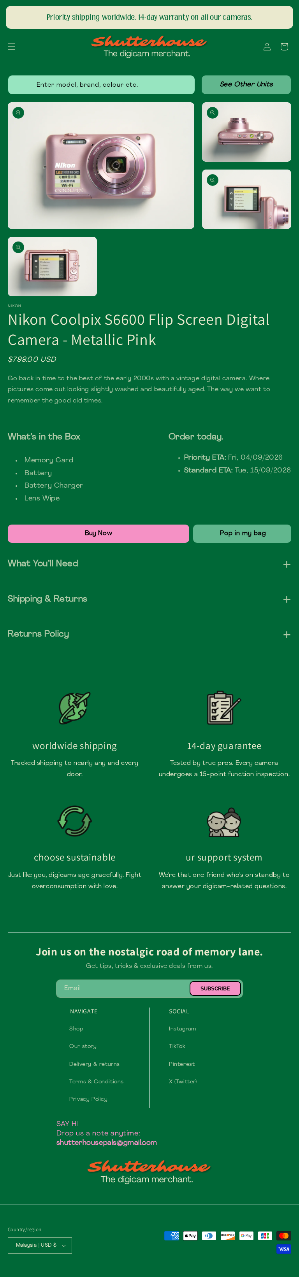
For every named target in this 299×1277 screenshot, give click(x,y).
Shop (76, 1029)
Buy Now (98, 533)
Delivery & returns (94, 1064)
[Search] (246, 84)
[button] (11, 46)
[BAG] (242, 534)
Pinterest (182, 1064)
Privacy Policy (88, 1099)
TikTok (177, 1047)
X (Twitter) (183, 1082)
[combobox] (101, 84)
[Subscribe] (215, 988)
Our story (83, 1047)
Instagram (182, 1029)
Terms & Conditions (96, 1082)
